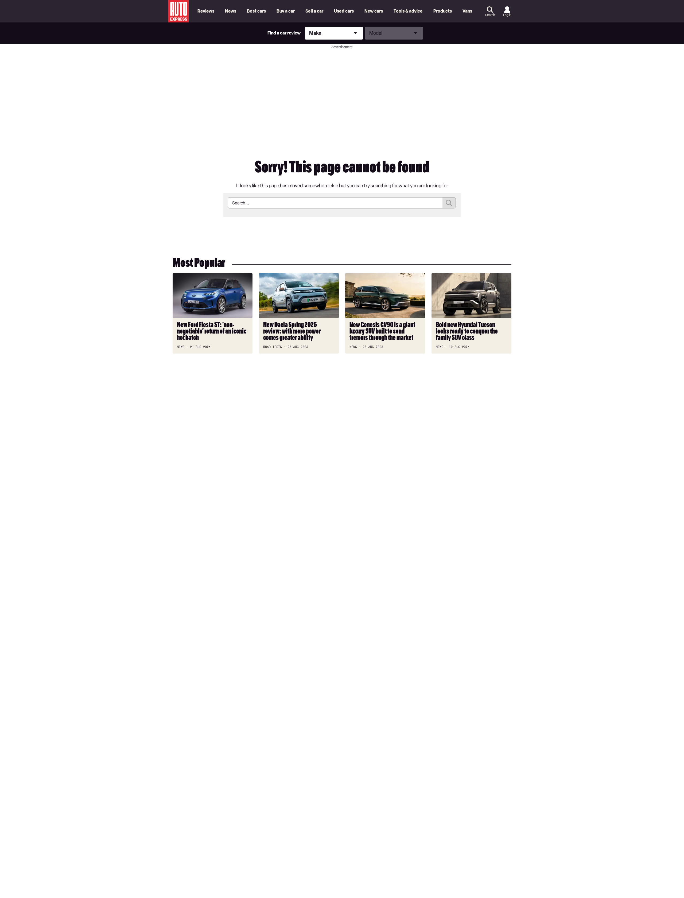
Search (490, 15)
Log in (507, 15)
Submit (449, 202)
